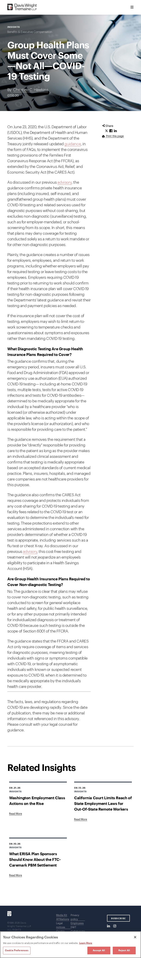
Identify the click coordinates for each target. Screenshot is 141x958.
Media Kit (61, 915)
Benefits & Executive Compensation (29, 32)
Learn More (85, 943)
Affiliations (62, 919)
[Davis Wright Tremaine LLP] (22, 7)
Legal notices (60, 925)
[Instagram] (114, 926)
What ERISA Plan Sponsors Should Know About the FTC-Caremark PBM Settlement (35, 859)
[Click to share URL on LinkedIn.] (115, 131)
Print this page (114, 136)
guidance (72, 144)
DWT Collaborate (78, 929)
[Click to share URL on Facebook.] (110, 131)
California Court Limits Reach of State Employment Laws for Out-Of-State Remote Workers (103, 803)
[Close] (135, 937)
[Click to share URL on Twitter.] (106, 131)
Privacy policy (75, 917)
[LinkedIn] (108, 926)
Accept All (99, 950)
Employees (77, 923)
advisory (64, 182)
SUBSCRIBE (118, 918)
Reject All (124, 950)
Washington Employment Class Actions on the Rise (37, 800)
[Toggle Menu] (132, 7)
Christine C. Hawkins (30, 90)
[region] (70, 944)
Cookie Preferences (16, 950)
